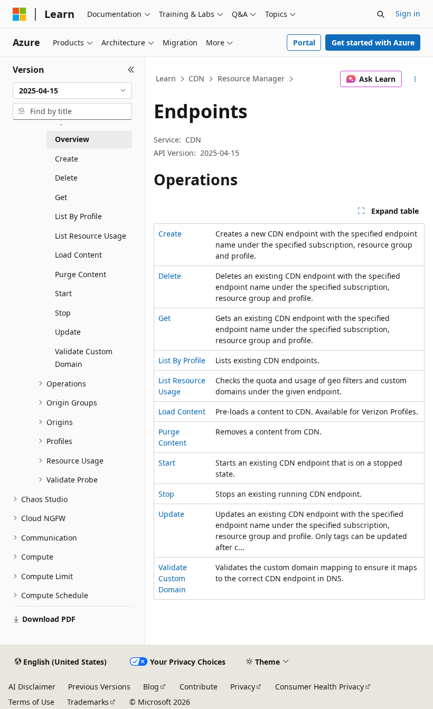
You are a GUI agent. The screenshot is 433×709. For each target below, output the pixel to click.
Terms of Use (31, 702)
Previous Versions (99, 687)
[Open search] (380, 14)
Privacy (242, 687)
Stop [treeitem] (63, 313)
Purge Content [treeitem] (80, 274)
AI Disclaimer (31, 687)
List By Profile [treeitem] (78, 216)
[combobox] (72, 90)
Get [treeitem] (61, 197)
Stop (166, 494)
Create (170, 234)
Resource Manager (251, 78)
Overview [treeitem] (72, 139)
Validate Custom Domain (172, 578)
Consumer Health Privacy (319, 687)
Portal (304, 42)
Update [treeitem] (68, 332)
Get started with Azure (373, 42)
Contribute (199, 687)
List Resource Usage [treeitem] (90, 236)
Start (166, 463)
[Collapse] (131, 69)
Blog (151, 687)
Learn (166, 78)
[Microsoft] (19, 14)
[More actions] (415, 79)
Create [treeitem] (66, 159)
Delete (169, 276)
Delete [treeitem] (66, 178)
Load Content (181, 412)
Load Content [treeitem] (78, 255)
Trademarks (88, 702)
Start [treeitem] (63, 293)
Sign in (408, 13)
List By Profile (181, 360)
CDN (196, 78)
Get (164, 318)
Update (171, 514)
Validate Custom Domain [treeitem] (83, 358)
